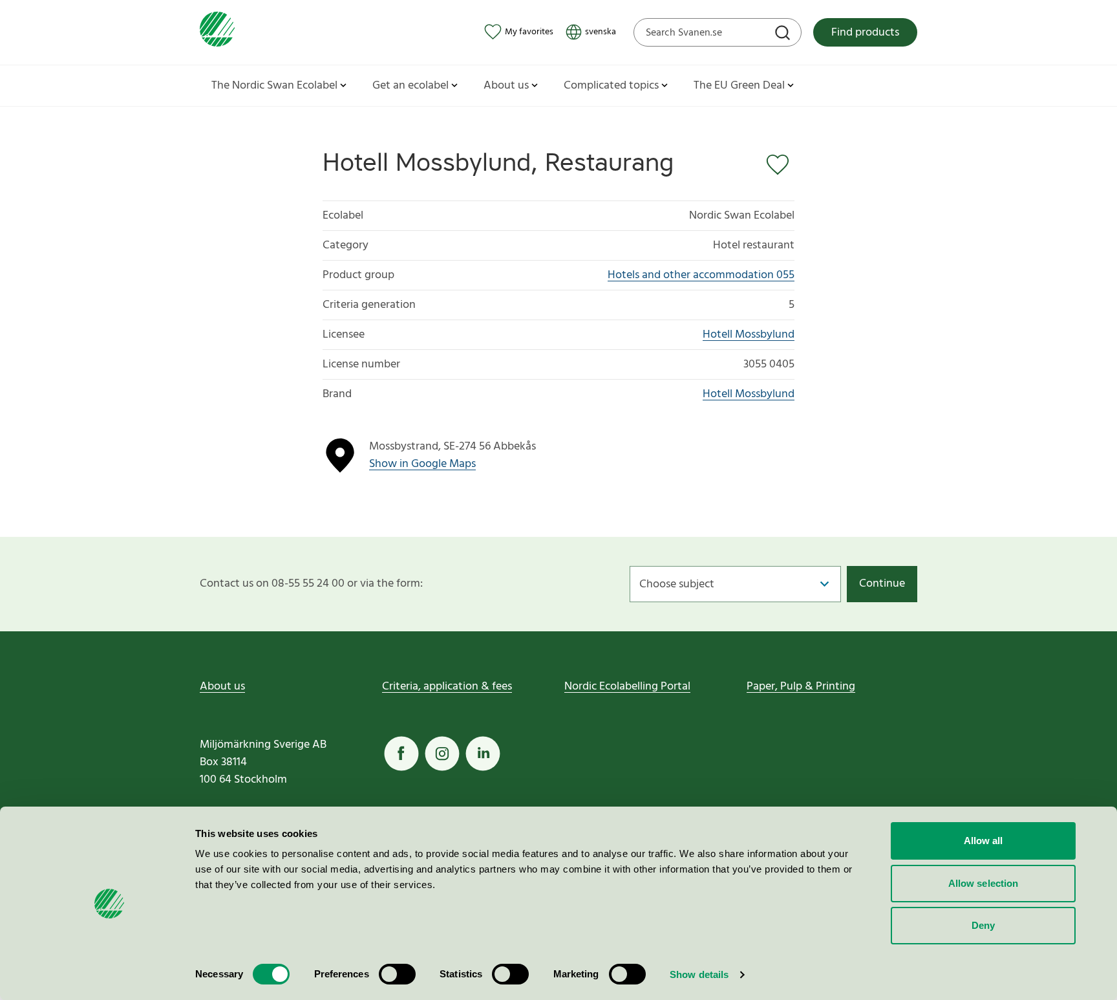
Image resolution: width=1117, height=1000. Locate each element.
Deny (983, 925)
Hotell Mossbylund (748, 334)
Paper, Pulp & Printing (801, 686)
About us (222, 686)
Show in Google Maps (422, 464)
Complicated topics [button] (611, 85)
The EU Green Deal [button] (739, 85)
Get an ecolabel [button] (410, 85)
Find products (865, 32)
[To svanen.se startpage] (217, 32)
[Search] (784, 34)
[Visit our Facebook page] (401, 753)
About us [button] (506, 85)
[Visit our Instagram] (442, 753)
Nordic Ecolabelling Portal (627, 686)
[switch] (397, 974)
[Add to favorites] (780, 165)
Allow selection (983, 883)
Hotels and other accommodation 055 (701, 275)
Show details (699, 974)
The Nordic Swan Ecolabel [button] (274, 85)
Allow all (983, 840)
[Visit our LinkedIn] (482, 753)
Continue (882, 583)
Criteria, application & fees (447, 686)
